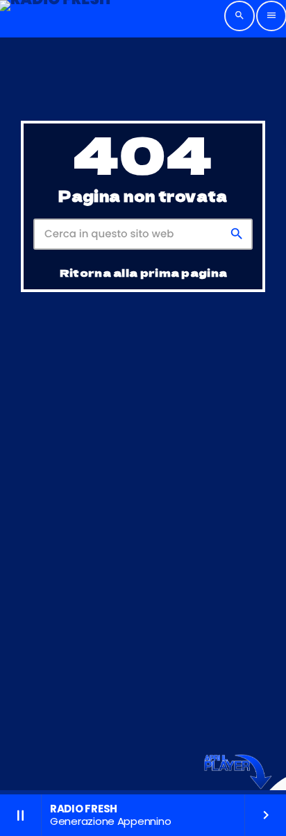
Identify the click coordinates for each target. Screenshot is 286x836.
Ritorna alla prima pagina (144, 272)
